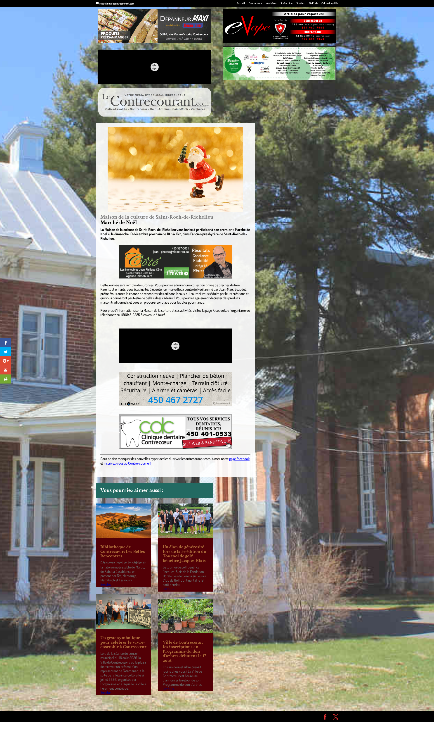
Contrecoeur (255, 3)
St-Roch (313, 3)
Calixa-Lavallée (329, 3)
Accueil (241, 3)
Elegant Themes (121, 716)
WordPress (162, 716)
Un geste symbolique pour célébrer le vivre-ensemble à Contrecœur (123, 642)
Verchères (271, 3)
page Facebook (239, 458)
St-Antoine (286, 3)
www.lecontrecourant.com (192, 458)
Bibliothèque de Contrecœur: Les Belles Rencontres (122, 551)
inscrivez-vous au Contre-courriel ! (127, 463)
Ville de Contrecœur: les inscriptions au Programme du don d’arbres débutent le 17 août (184, 651)
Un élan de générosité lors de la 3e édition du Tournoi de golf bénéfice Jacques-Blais (184, 554)
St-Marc (300, 3)
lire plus (105, 584)
